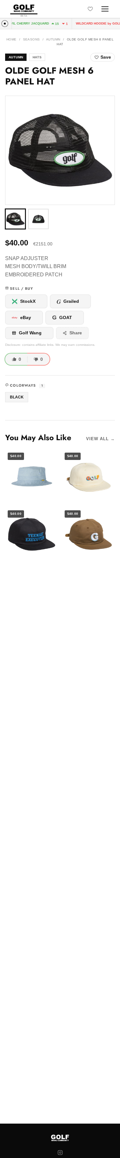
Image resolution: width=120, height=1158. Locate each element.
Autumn (53, 39)
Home (11, 39)
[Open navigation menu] (105, 9)
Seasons (31, 39)
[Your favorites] (90, 9)
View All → (100, 438)
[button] (60, 150)
